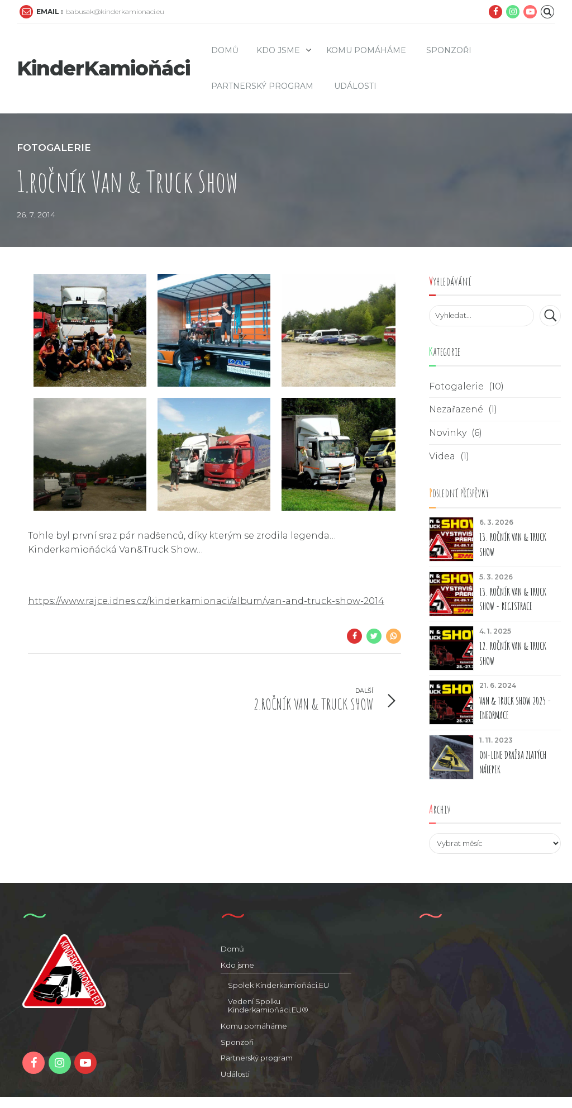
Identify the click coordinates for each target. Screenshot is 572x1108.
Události (355, 86)
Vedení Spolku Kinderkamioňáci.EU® (268, 1006)
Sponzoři (448, 50)
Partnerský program (262, 86)
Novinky (447, 432)
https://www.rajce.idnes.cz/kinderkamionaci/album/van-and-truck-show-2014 (206, 601)
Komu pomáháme (366, 50)
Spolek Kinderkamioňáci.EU (278, 985)
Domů (225, 50)
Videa (442, 456)
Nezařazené (456, 409)
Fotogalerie (54, 147)
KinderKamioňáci (103, 68)
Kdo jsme (278, 50)
